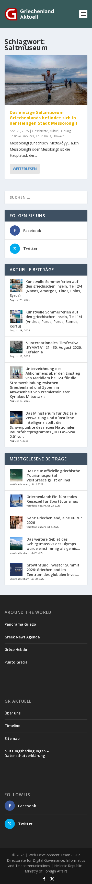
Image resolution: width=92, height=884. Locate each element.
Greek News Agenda (22, 637)
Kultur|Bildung (60, 131)
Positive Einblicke (22, 136)
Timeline (12, 725)
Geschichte (40, 131)
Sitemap (12, 738)
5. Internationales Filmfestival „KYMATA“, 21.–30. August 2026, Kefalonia (54, 347)
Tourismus (43, 136)
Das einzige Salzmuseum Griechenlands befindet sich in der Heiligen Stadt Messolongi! (43, 118)
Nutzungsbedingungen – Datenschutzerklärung (27, 753)
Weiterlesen (25, 168)
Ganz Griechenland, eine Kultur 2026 (54, 520)
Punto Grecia (16, 662)
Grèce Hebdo (16, 649)
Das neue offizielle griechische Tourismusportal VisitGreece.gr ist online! (53, 475)
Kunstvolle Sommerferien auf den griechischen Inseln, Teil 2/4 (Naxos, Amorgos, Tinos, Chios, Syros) (46, 288)
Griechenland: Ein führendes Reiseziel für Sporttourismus (52, 499)
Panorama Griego (20, 624)
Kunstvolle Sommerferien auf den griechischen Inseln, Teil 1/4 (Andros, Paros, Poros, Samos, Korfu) (46, 319)
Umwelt (58, 136)
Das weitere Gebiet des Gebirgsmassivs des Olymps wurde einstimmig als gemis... (53, 544)
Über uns (12, 713)
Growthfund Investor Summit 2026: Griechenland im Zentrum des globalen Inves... (53, 570)
